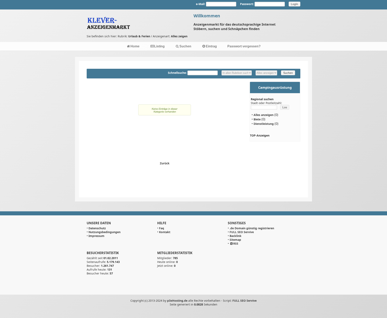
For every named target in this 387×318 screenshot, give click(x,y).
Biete (257, 119)
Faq (161, 228)
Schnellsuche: (177, 73)
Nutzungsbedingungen (104, 232)
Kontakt (164, 232)
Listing (159, 46)
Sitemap (235, 240)
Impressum (96, 236)
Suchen (185, 46)
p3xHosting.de (177, 300)
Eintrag (211, 46)
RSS (235, 243)
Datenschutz (97, 228)
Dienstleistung (264, 124)
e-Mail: (200, 4)
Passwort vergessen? (244, 46)
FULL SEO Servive (242, 232)
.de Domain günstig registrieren (252, 228)
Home (134, 46)
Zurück (165, 163)
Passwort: (247, 4)
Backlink (235, 236)
